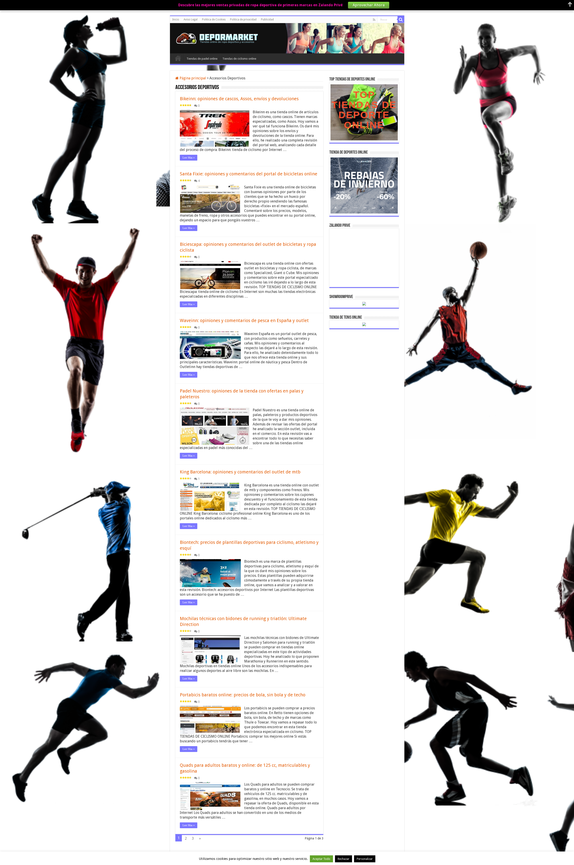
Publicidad (267, 19)
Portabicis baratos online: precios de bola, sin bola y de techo (242, 694)
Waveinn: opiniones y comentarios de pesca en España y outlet (244, 320)
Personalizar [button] (365, 859)
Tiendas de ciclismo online (239, 58)
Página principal (192, 78)
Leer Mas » (189, 157)
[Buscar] (401, 19)
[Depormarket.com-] (219, 37)
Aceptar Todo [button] (321, 859)
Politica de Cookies (214, 19)
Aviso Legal (191, 19)
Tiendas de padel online (202, 58)
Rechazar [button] (343, 859)
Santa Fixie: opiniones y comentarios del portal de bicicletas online (248, 173)
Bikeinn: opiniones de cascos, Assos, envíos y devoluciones (239, 98)
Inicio (175, 19)
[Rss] (374, 19)
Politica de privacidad (243, 19)
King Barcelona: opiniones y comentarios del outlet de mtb (240, 472)
